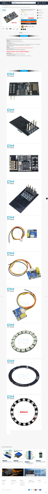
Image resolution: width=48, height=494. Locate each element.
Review (28, 32)
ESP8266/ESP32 (19, 4)
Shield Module (31, 4)
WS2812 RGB (32, 14)
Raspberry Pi (22, 4)
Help (45, 5)
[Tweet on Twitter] (23, 29)
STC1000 (14, 4)
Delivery (24, 32)
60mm (25, 16)
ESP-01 (29, 14)
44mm (28, 16)
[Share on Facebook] (21, 29)
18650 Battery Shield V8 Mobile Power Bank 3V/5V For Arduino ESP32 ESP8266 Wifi (18, 462)
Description (21, 32)
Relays (34, 4)
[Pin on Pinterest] (25, 29)
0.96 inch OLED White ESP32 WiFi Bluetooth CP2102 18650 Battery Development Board (29, 463)
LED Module (28, 4)
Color (21, 14)
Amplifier (26, 4)
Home (2, 7)
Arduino (16, 4)
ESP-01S (25, 14)
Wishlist (42, 5)
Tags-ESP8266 (6, 7)
